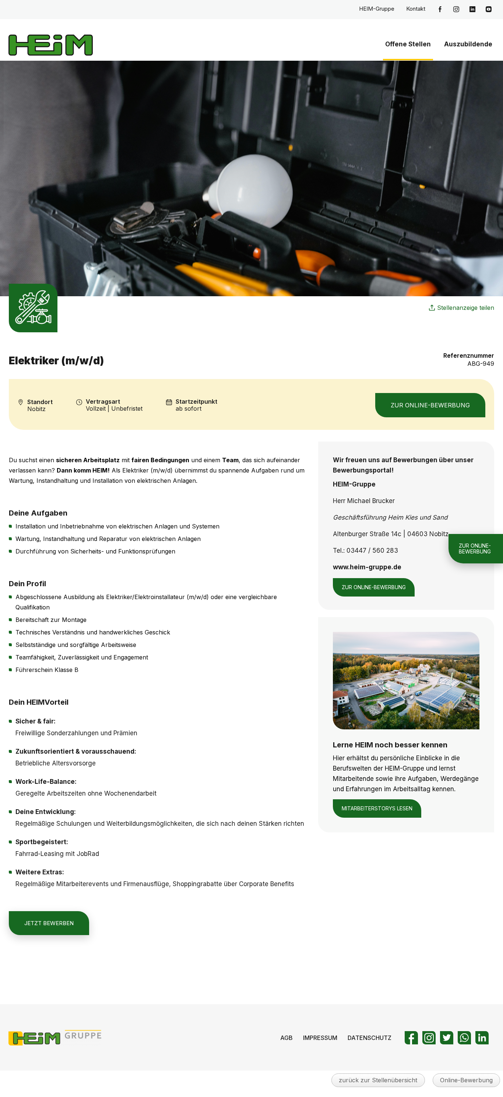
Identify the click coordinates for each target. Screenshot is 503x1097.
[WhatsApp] (464, 1037)
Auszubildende (468, 44)
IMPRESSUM (320, 1037)
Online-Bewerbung (466, 1080)
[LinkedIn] (482, 1037)
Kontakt (415, 8)
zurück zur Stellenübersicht (378, 1080)
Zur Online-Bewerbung (430, 405)
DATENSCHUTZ (369, 1037)
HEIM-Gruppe (376, 8)
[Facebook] (411, 1037)
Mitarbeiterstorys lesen (377, 808)
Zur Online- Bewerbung (475, 548)
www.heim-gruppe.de (367, 567)
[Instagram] (429, 1037)
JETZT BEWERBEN (49, 923)
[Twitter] (446, 1037)
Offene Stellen (408, 44)
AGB (286, 1037)
